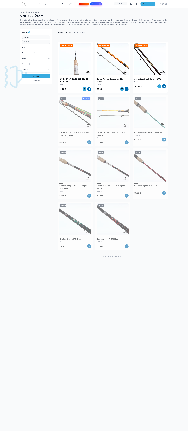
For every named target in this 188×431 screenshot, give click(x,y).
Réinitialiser (36, 80)
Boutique (60, 32)
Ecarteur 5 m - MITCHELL (70, 239)
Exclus (97, 4)
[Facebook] (160, 4)
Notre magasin (43, 4)
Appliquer (36, 76)
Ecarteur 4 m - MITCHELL (107, 239)
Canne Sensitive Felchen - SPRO (148, 79)
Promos (84, 4)
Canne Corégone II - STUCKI (146, 186)
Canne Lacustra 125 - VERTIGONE (148, 132)
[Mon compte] (136, 4)
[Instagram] (163, 4)
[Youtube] (166, 4)
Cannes (22, 12)
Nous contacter (148, 4)
